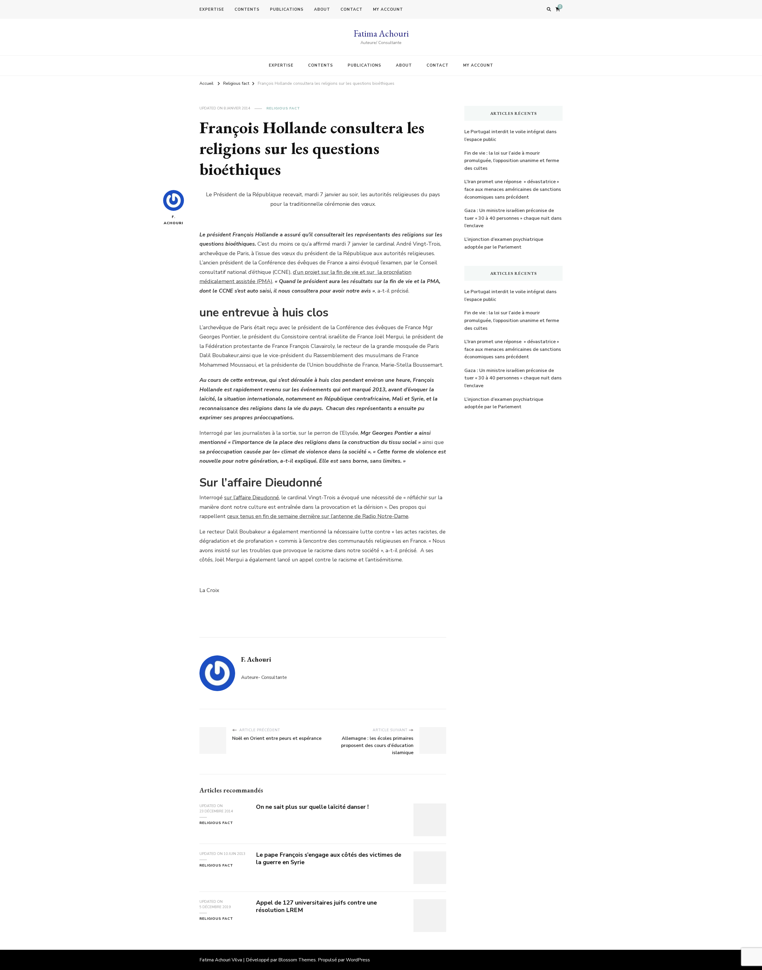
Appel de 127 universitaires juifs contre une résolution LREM (316, 906)
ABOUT (322, 9)
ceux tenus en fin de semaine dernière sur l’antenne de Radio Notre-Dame (317, 516)
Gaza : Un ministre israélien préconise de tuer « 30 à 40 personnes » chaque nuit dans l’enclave (513, 218)
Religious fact (283, 108)
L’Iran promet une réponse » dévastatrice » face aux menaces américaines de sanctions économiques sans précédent (512, 189)
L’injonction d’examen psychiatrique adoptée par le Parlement (503, 243)
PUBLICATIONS (287, 9)
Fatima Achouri (381, 33)
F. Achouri (173, 219)
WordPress (358, 960)
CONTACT (352, 9)
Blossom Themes (297, 960)
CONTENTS (247, 9)
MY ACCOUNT (388, 9)
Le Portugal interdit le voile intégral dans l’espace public (510, 135)
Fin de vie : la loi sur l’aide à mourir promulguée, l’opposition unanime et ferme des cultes (511, 161)
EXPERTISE (211, 9)
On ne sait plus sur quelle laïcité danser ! (312, 807)
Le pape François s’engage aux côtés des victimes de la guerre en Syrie (328, 858)
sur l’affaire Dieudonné (251, 497)
